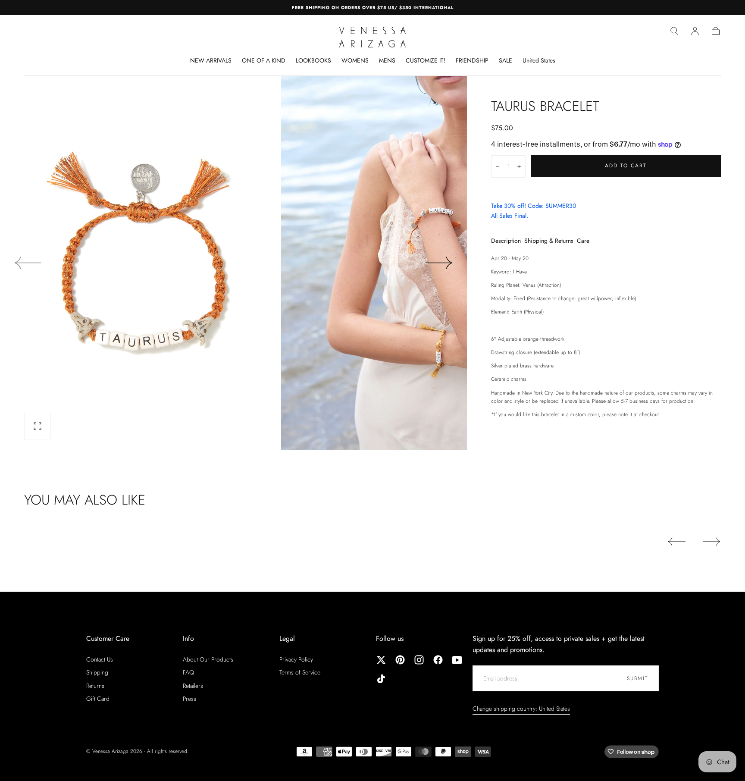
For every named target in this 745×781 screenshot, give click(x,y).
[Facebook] (438, 659)
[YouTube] (457, 659)
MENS (387, 61)
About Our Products (208, 659)
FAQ (188, 672)
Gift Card (98, 698)
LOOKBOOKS (313, 61)
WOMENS (355, 61)
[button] (674, 31)
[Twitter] (381, 659)
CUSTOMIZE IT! (425, 61)
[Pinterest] (400, 659)
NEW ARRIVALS (211, 61)
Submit (637, 678)
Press (189, 698)
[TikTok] (381, 678)
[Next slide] (439, 262)
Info (188, 638)
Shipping (97, 672)
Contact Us (99, 659)
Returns (95, 685)
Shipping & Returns (548, 241)
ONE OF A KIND (263, 61)
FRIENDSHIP (472, 61)
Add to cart (626, 165)
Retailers (193, 685)
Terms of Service (299, 672)
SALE (505, 61)
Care (583, 241)
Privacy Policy (296, 659)
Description (506, 241)
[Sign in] (695, 31)
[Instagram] (419, 659)
